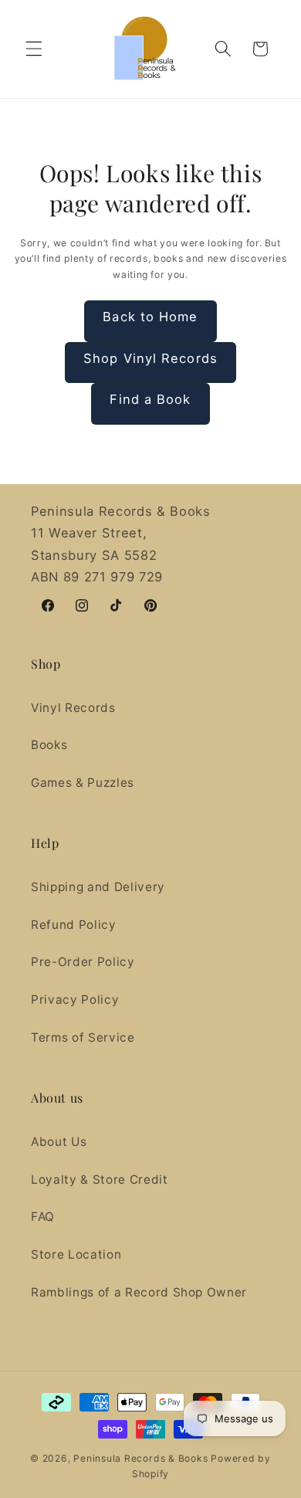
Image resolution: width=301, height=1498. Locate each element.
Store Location (76, 1254)
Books (49, 744)
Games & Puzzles (82, 782)
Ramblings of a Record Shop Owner (139, 1292)
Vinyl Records (73, 707)
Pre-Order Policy (83, 961)
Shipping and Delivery (98, 886)
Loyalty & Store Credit (99, 1179)
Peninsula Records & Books (140, 1458)
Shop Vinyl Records (150, 358)
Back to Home (150, 316)
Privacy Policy (75, 999)
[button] (33, 48)
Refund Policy (74, 924)
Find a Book (150, 399)
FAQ (43, 1216)
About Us (58, 1141)
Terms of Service (83, 1037)
